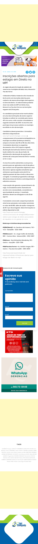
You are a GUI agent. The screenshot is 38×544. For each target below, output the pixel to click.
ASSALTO (14, 448)
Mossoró (23, 454)
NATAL (28, 454)
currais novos (10, 452)
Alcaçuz (9, 448)
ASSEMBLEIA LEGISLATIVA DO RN (25, 448)
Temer (8, 461)
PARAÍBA (16, 456)
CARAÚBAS (12, 450)
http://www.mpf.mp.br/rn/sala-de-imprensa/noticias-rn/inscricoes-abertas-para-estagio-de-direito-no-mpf (18, 255)
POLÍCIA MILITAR (15, 458)
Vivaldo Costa (17, 461)
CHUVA (21, 450)
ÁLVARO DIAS (27, 461)
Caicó (7, 450)
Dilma (15, 452)
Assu (34, 448)
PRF (24, 458)
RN (34, 458)
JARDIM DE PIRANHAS (7, 454)
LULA (20, 454)
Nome (7, 306)
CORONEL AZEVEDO (28, 450)
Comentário (9, 291)
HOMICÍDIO (28, 452)
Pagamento (11, 456)
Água (22, 461)
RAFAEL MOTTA (29, 458)
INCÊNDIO (34, 452)
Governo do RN (21, 452)
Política (21, 458)
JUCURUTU (15, 454)
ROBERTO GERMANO (7, 459)
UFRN (11, 461)
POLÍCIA (33, 456)
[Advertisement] (19, 23)
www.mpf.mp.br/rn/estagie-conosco (15, 136)
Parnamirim (28, 456)
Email (7, 315)
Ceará (16, 450)
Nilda (31, 454)
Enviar (24, 323)
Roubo (22, 459)
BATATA (3, 450)
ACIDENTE (4, 448)
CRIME (35, 450)
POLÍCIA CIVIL (6, 458)
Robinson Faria (16, 459)
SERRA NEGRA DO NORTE (30, 459)
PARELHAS (21, 456)
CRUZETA (3, 452)
